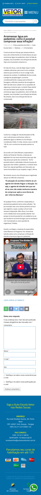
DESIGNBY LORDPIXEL (13, 490)
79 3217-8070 (21, 3)
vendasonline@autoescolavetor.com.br (20, 440)
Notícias (9, 30)
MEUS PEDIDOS (33, 3)
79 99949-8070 (8, 3)
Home (5, 30)
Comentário (8, 325)
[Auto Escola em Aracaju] (13, 12)
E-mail (7, 359)
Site (5, 367)
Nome (6, 351)
